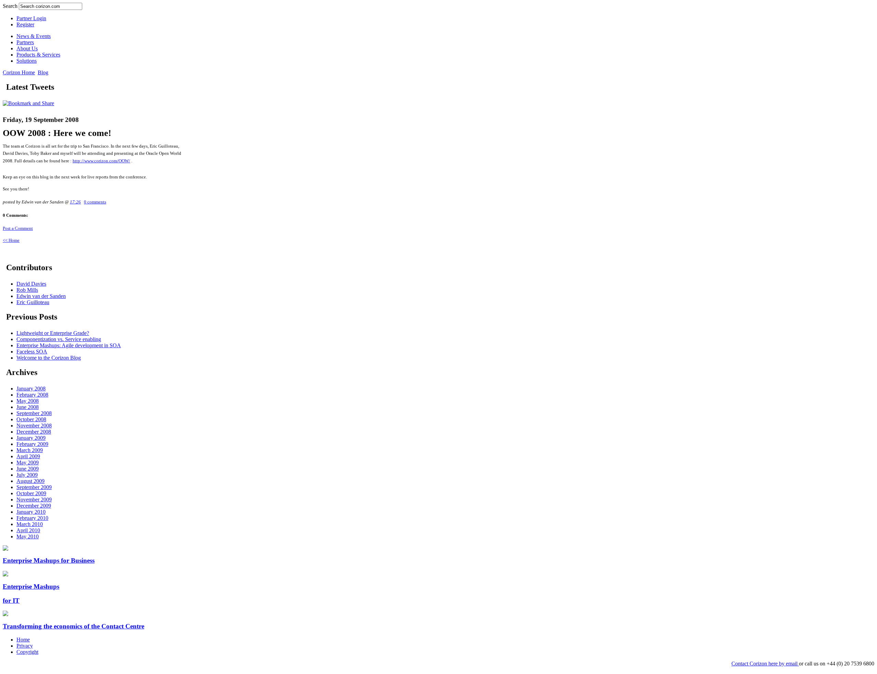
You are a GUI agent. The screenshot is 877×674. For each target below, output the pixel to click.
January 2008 (31, 388)
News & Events (33, 36)
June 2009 (27, 469)
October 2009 (31, 493)
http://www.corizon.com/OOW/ (101, 161)
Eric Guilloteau (32, 302)
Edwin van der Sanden (41, 296)
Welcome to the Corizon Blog (48, 358)
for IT (11, 600)
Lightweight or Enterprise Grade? (52, 333)
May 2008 (27, 401)
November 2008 (34, 425)
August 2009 (30, 481)
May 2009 (27, 462)
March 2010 (29, 524)
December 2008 (33, 432)
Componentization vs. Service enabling (58, 339)
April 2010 (28, 530)
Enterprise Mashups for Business (49, 560)
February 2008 (32, 395)
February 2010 (32, 518)
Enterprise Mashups (31, 586)
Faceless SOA (31, 351)
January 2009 (31, 438)
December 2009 (33, 506)
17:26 (75, 202)
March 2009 (29, 450)
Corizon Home (19, 72)
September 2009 (34, 487)
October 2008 (31, 419)
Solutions (26, 61)
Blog (43, 72)
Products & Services (38, 55)
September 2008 (34, 413)
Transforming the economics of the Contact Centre (73, 626)
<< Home (11, 240)
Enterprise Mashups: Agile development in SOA (68, 345)
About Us (27, 48)
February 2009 (32, 444)
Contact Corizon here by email (765, 663)
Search (11, 6)
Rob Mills (27, 290)
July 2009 (27, 475)
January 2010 (31, 512)
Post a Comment (18, 228)
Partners (25, 42)
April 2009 (28, 456)
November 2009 (34, 499)
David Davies (31, 284)
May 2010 (27, 536)
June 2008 (27, 407)
